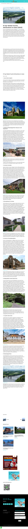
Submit (20, 520)
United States (8, 3)
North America (4, 3)
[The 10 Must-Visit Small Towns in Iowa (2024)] (8, 443)
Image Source (5, 119)
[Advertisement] (14, 43)
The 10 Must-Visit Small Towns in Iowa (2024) (8, 448)
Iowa (10, 3)
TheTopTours (9, 525)
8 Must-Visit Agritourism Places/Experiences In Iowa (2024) (19, 436)
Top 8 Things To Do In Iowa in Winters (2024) (8, 436)
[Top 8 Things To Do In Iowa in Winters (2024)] (8, 430)
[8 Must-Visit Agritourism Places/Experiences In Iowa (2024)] (20, 430)
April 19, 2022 (5, 414)
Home (2, 3)
